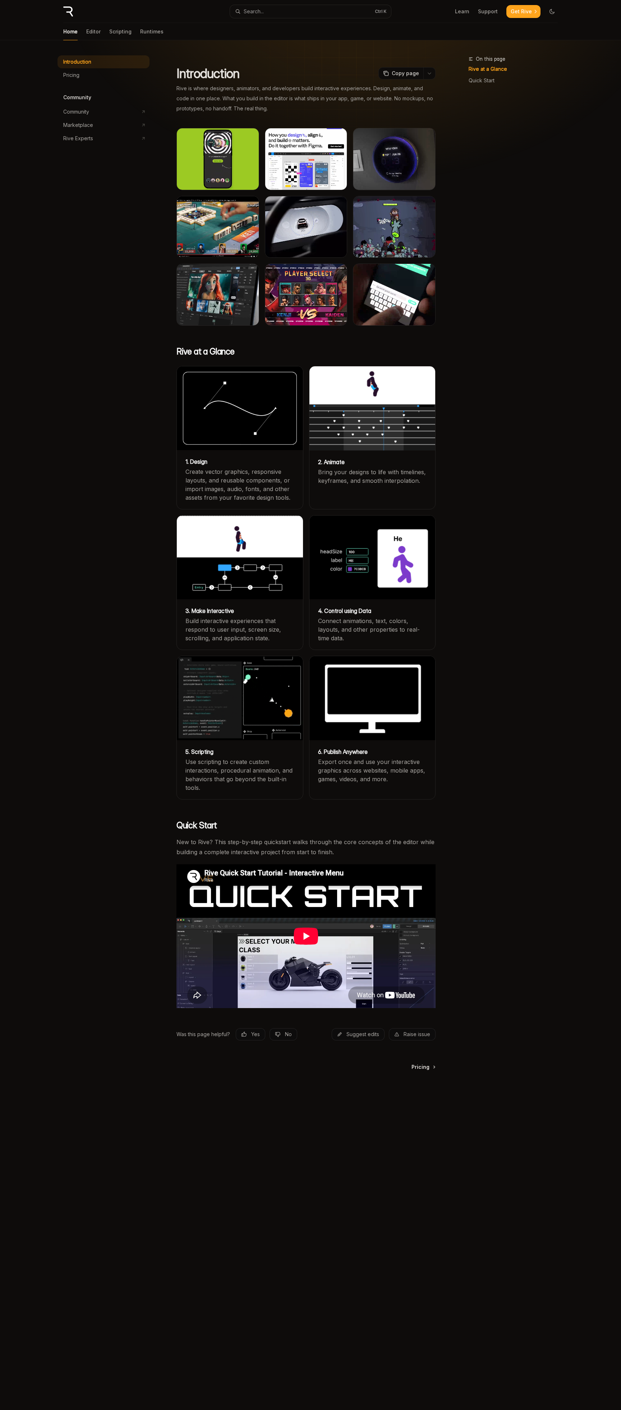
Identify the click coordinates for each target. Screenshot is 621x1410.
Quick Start (481, 80)
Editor (93, 31)
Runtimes (152, 31)
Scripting (120, 31)
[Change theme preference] (552, 11)
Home (70, 31)
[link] (239, 437)
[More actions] (429, 73)
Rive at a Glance (488, 69)
